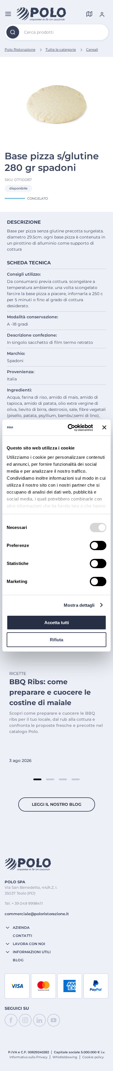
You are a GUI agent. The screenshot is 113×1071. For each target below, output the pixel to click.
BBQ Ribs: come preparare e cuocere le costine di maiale (50, 692)
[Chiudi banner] (104, 427)
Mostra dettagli (79, 605)
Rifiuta (56, 639)
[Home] (41, 14)
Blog (18, 960)
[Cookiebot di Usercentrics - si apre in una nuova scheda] (69, 427)
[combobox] (56, 32)
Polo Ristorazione (20, 49)
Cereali (92, 49)
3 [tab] (63, 779)
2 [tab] (50, 779)
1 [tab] (37, 779)
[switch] (98, 545)
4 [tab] (75, 779)
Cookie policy (93, 1057)
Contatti (22, 936)
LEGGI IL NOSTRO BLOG (56, 804)
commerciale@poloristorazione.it (37, 913)
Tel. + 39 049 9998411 (24, 903)
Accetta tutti (56, 622)
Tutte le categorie (60, 49)
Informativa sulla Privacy (29, 1057)
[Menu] (8, 14)
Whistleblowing (64, 1057)
